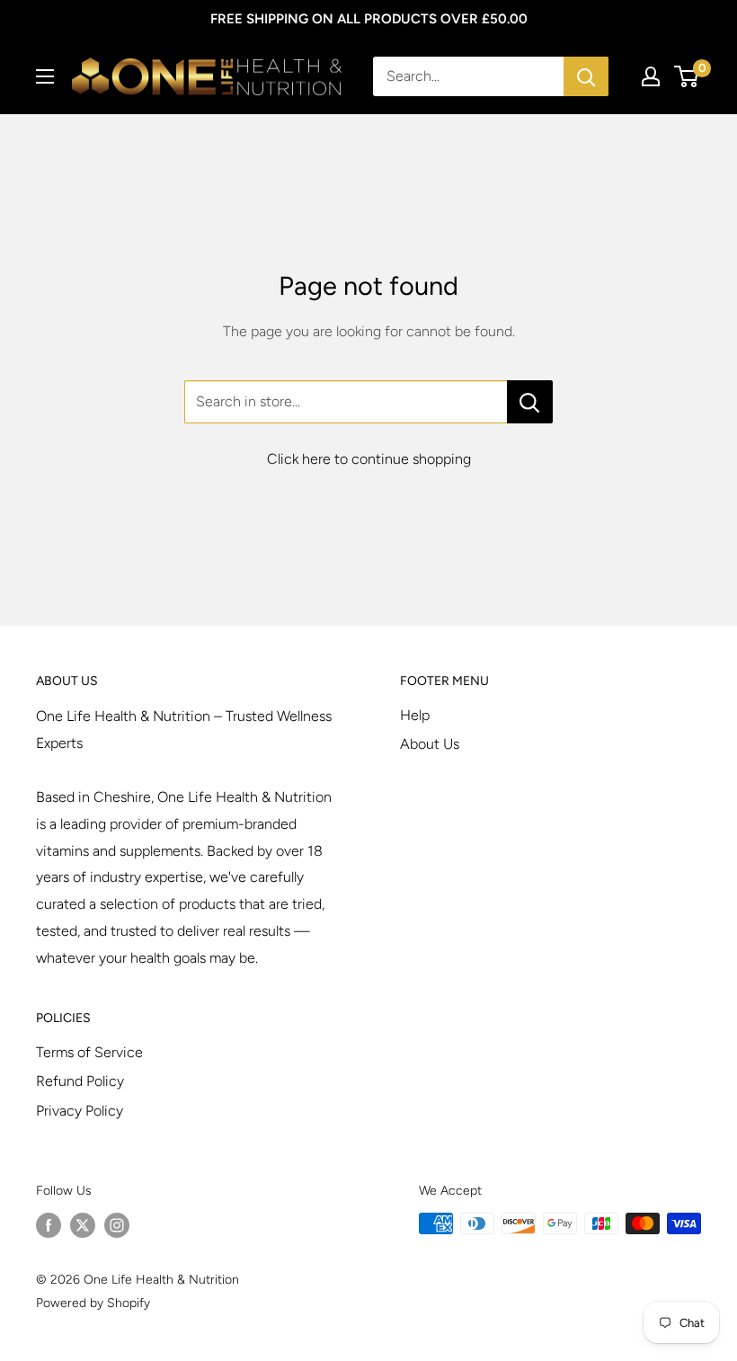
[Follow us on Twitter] (82, 1225)
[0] (687, 76)
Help (415, 715)
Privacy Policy (79, 1110)
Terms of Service (89, 1052)
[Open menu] (45, 76)
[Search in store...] (530, 401)
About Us (429, 743)
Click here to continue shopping (369, 458)
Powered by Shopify (93, 1303)
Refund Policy (80, 1081)
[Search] (586, 76)
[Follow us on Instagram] (116, 1225)
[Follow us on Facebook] (48, 1225)
